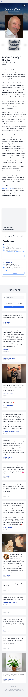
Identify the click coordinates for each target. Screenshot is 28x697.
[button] (14, 373)
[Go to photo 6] (13, 550)
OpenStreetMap (15, 693)
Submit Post (14, 307)
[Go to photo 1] (9, 550)
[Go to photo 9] (16, 550)
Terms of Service (18, 690)
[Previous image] (3, 543)
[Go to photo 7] (14, 550)
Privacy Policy (10, 690)
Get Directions (14, 255)
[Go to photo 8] (15, 550)
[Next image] (25, 543)
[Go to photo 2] (10, 550)
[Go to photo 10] (17, 550)
